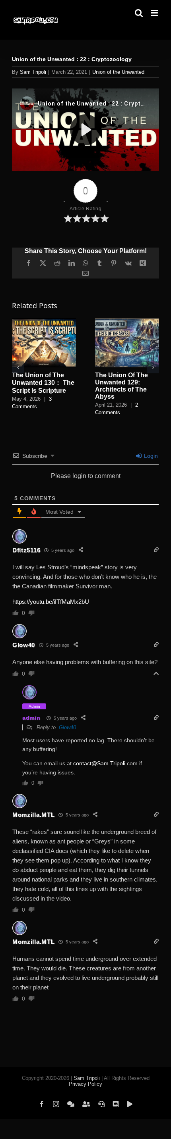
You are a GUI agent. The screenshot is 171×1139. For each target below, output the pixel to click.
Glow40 (23, 645)
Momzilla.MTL (33, 814)
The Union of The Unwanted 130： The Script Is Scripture (43, 383)
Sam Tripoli (33, 72)
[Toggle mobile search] (139, 13)
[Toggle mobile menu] (155, 13)
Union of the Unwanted (118, 72)
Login (150, 456)
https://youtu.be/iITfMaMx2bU (50, 601)
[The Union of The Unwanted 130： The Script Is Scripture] (44, 321)
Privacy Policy (85, 1084)
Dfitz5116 (26, 550)
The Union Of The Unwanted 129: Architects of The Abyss (121, 386)
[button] (18, 367)
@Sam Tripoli (108, 763)
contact (82, 763)
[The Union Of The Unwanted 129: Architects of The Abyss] (127, 321)
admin (31, 718)
